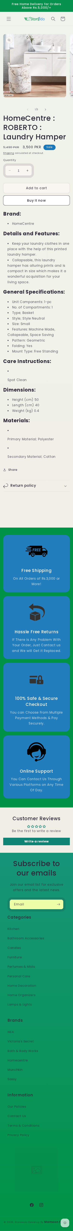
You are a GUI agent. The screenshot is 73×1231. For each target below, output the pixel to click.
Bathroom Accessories (25, 938)
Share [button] (12, 470)
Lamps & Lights (19, 1004)
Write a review (36, 841)
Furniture (14, 957)
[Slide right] (45, 109)
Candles (14, 948)
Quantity (9, 160)
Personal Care (18, 976)
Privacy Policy (18, 1135)
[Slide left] (28, 109)
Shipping (8, 153)
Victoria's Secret (20, 1041)
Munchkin (15, 1070)
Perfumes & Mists (21, 966)
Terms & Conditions (23, 1125)
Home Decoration (21, 985)
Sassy (11, 1079)
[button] (8, 19)
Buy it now (36, 200)
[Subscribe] (58, 904)
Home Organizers (21, 995)
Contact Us (16, 1116)
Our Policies (16, 1106)
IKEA (10, 1032)
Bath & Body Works (22, 1051)
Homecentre (17, 1060)
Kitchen (13, 929)
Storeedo (21, 1222)
